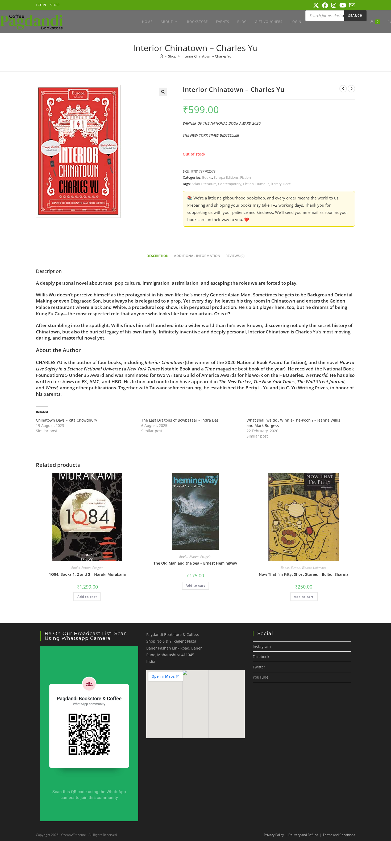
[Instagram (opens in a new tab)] (334, 5)
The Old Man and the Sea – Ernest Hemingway (195, 563)
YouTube (260, 677)
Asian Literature (204, 183)
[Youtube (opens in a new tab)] (343, 5)
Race (287, 183)
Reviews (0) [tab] (235, 256)
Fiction (245, 177)
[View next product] (351, 88)
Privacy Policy (274, 834)
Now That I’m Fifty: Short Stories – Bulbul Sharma (303, 574)
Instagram (262, 646)
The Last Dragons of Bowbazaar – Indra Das (180, 420)
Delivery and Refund (303, 834)
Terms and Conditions (339, 834)
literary (276, 183)
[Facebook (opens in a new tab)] (325, 5)
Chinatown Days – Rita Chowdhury (66, 420)
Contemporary (230, 183)
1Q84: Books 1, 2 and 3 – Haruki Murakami (87, 574)
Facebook (261, 656)
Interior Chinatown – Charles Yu (206, 56)
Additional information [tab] (197, 256)
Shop (54, 5)
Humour (262, 183)
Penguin (97, 567)
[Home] (161, 56)
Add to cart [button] (87, 596)
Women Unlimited (314, 567)
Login (41, 5)
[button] (163, 92)
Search (355, 15)
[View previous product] (343, 88)
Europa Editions (226, 177)
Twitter (259, 666)
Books (207, 177)
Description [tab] (158, 256)
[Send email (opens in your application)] (351, 5)
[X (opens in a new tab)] (316, 5)
